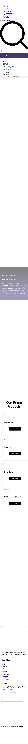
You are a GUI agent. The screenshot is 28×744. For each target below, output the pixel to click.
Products (5, 8)
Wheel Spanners (10, 14)
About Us (5, 6)
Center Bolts (9, 13)
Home (4, 5)
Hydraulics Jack (10, 10)
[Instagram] (7, 696)
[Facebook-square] (3, 696)
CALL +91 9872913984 (14, 77)
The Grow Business (21, 728)
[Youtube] (11, 696)
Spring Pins (9, 11)
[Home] (2, 52)
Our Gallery (6, 16)
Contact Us (6, 17)
